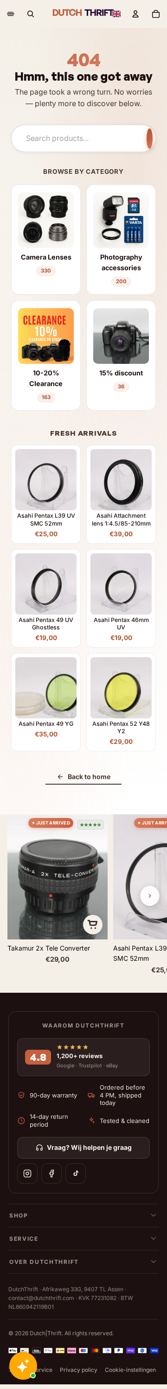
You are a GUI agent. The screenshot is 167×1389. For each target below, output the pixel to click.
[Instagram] (27, 1173)
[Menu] (10, 14)
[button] (116, 14)
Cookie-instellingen (130, 1369)
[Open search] (30, 14)
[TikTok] (75, 1173)
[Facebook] (51, 1173)
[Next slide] (150, 896)
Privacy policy (78, 1369)
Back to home (89, 776)
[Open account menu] (135, 14)
